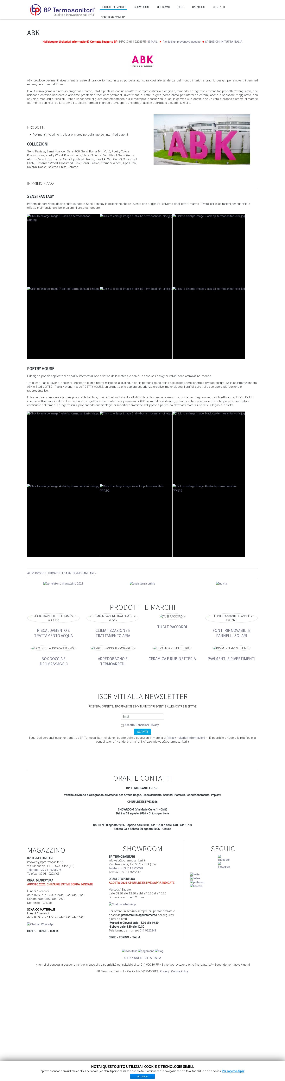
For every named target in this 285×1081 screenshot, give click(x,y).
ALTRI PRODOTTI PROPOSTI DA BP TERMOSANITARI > (61, 573)
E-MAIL (153, 41)
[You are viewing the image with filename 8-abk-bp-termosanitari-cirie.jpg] (136, 323)
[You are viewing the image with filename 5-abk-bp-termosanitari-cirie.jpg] (136, 250)
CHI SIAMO (163, 7)
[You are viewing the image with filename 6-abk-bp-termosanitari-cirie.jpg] (209, 250)
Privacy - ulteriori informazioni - (187, 737)
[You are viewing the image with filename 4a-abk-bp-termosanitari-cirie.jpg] (136, 520)
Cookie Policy (179, 971)
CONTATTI (219, 7)
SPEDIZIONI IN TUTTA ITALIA (223, 41)
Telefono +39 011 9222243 (126, 868)
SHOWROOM (141, 7)
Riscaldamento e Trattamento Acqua (53, 633)
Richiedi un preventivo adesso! (182, 41)
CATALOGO (198, 7)
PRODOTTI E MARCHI (113, 7)
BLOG (181, 7)
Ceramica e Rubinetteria (172, 658)
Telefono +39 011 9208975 (44, 870)
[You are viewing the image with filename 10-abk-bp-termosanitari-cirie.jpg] (63, 250)
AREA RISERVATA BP (113, 16)
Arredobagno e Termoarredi (113, 661)
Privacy (164, 971)
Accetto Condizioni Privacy (141, 725)
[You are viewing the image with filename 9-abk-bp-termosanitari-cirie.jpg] (209, 323)
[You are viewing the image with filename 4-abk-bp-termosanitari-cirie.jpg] (63, 520)
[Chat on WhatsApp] (40, 924)
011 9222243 (148, 930)
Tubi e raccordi (172, 626)
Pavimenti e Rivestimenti (231, 658)
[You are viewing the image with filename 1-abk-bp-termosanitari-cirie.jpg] (63, 448)
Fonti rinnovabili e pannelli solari (231, 633)
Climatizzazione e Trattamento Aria (112, 633)
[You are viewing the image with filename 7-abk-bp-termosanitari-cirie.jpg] (63, 323)
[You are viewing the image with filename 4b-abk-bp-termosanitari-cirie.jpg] (209, 520)
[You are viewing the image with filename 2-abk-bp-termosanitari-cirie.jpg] (136, 448)
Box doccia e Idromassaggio (53, 661)
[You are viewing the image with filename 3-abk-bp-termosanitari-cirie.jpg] (209, 448)
